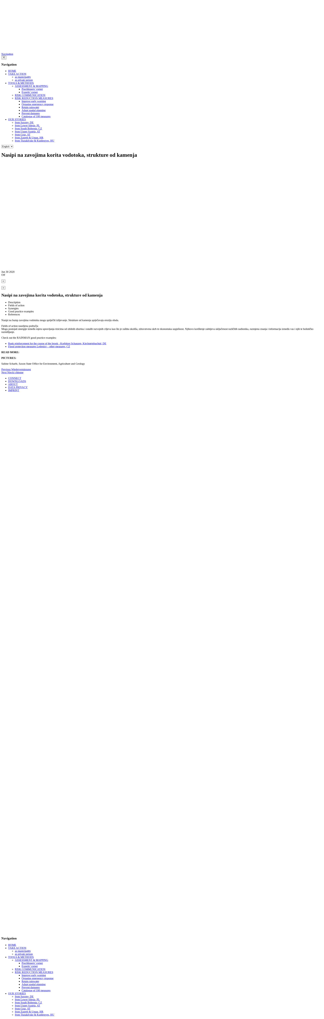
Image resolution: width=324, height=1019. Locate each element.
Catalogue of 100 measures (36, 116)
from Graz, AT (22, 134)
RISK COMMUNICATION (30, 95)
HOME (12, 70)
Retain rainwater (30, 107)
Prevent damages (31, 113)
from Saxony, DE (24, 122)
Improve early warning (34, 101)
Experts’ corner (30, 92)
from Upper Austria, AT (27, 131)
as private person (24, 80)
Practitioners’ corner (32, 89)
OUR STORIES (17, 119)
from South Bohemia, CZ (28, 128)
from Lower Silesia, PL (27, 125)
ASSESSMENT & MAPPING (31, 86)
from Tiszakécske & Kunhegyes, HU (34, 140)
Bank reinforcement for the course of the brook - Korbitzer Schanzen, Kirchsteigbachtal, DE (57, 343)
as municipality (23, 77)
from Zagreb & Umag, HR (29, 137)
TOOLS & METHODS (21, 83)
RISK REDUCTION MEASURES (34, 98)
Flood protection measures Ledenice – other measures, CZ (39, 346)
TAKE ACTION (17, 73)
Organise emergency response (37, 104)
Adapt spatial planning (34, 110)
